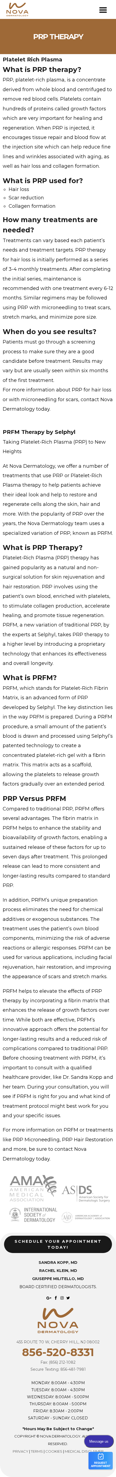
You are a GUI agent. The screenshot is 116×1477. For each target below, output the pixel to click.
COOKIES (53, 1451)
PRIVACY (20, 1451)
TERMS (37, 1451)
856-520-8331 (58, 1352)
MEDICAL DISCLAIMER (84, 1451)
